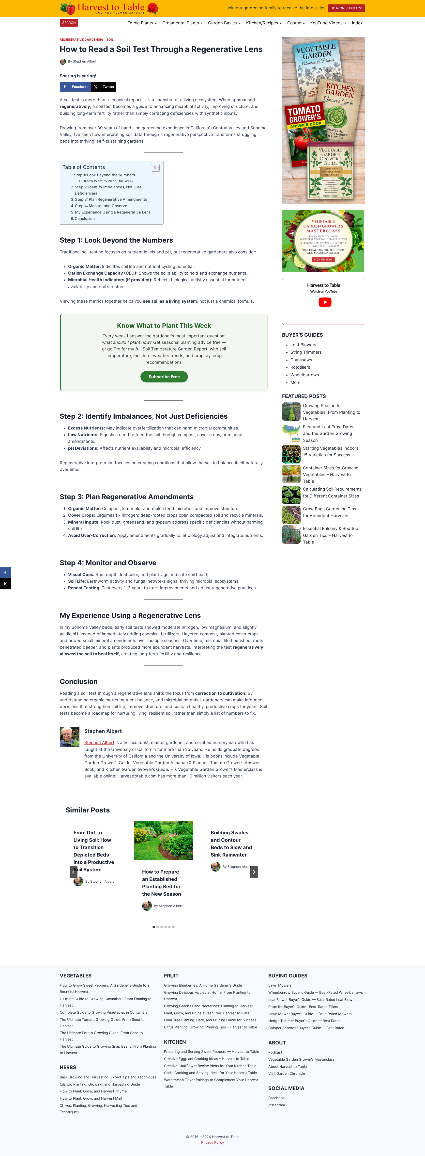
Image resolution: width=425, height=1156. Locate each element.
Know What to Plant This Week (109, 181)
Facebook (276, 1098)
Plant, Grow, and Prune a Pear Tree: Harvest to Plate (206, 1013)
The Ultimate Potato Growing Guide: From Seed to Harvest (101, 1036)
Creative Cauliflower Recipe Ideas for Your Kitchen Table (210, 1066)
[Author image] (63, 62)
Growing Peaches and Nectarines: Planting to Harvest (208, 1006)
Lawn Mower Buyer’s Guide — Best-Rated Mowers (310, 1014)
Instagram (276, 1105)
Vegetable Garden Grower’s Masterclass (301, 1059)
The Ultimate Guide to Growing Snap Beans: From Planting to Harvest (108, 1049)
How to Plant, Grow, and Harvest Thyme (93, 1091)
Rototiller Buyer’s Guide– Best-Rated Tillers (303, 1007)
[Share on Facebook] (5, 572)
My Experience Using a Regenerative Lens (113, 212)
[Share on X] (5, 583)
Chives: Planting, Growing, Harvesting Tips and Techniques (98, 1108)
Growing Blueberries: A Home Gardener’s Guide (203, 985)
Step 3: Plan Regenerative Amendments (111, 199)
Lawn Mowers (280, 985)
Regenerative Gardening (82, 39)
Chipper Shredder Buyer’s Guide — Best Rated (306, 1028)
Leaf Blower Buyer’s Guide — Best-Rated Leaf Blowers (313, 999)
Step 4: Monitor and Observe (101, 205)
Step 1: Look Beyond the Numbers (104, 175)
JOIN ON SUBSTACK (346, 8)
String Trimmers (306, 352)
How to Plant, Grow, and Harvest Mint (91, 1098)
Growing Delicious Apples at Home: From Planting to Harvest (207, 995)
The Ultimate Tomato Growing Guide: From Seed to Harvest (102, 1022)
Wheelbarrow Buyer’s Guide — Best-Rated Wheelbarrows (315, 992)
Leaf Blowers (303, 344)
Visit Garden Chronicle (286, 1073)
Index (357, 22)
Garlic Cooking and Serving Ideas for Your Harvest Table (210, 1073)
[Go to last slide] (73, 872)
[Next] (254, 872)
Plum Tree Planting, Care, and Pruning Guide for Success (210, 1020)
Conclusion (85, 218)
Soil (110, 39)
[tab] (153, 927)
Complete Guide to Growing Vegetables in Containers (104, 1012)
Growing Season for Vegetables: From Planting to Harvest (331, 412)
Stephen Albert (84, 61)
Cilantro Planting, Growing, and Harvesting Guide (100, 1084)
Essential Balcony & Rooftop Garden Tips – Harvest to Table (330, 535)
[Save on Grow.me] (121, 87)
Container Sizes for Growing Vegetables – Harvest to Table (330, 474)
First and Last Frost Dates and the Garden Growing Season (328, 433)
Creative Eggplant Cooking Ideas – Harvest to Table (206, 1059)
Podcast (275, 1052)
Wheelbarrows (304, 374)
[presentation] (163, 840)
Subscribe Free (164, 376)
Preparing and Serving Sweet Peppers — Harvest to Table (211, 1051)
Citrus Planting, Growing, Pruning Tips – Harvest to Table (210, 1027)
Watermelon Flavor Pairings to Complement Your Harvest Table (211, 1083)
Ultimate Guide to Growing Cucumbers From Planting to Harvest (106, 1002)
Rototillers (300, 367)
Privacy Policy (212, 1142)
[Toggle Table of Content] (152, 168)
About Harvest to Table (287, 1066)
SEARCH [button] (69, 23)
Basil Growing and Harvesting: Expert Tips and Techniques (108, 1077)
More (295, 382)
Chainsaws (301, 359)
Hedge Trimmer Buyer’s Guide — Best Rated (304, 1021)
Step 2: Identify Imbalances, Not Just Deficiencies (108, 190)
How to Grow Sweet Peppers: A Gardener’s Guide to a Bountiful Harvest (104, 988)
